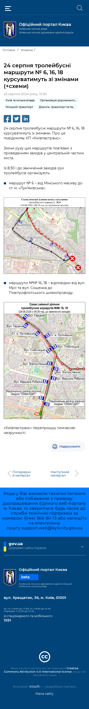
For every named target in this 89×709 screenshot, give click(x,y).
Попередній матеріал (21, 473)
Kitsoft (35, 686)
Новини (27, 50)
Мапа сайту (44, 693)
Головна (8, 50)
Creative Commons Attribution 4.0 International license (41, 669)
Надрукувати (69, 446)
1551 (7, 620)
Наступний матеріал (60, 473)
